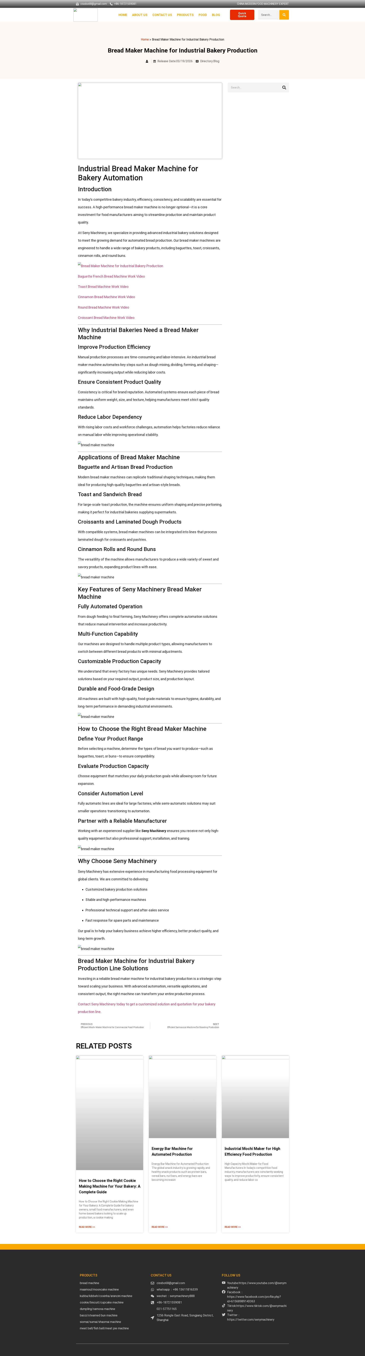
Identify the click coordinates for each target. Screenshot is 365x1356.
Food (203, 15)
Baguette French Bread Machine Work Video (111, 276)
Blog (216, 15)
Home (122, 15)
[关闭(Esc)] (361, 4)
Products (185, 15)
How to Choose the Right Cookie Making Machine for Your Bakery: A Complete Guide (109, 1186)
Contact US (162, 15)
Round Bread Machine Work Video (103, 307)
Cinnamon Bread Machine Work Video (106, 297)
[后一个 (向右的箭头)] (358, 678)
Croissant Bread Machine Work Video (106, 318)
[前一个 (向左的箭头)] (6, 678)
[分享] (352, 4)
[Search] (284, 15)
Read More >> (87, 1227)
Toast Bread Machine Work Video (103, 287)
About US (140, 15)
